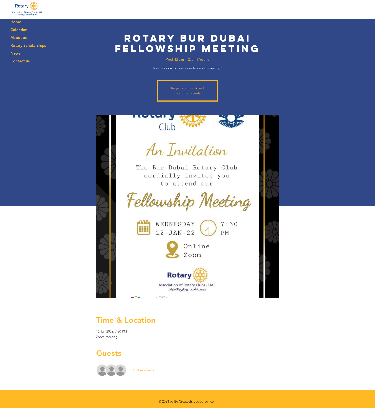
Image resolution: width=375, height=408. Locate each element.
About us (18, 37)
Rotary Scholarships (28, 45)
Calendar (18, 29)
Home (15, 21)
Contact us (20, 61)
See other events (188, 93)
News (15, 53)
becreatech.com (205, 401)
